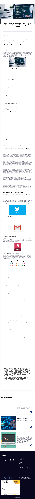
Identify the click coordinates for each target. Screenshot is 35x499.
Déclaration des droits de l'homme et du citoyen (24, 467)
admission (21, 459)
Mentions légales (22, 464)
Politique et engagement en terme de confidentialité (24, 469)
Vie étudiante (21, 462)
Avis (20, 463)
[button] (2, 2)
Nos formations (22, 458)
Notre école (21, 457)
